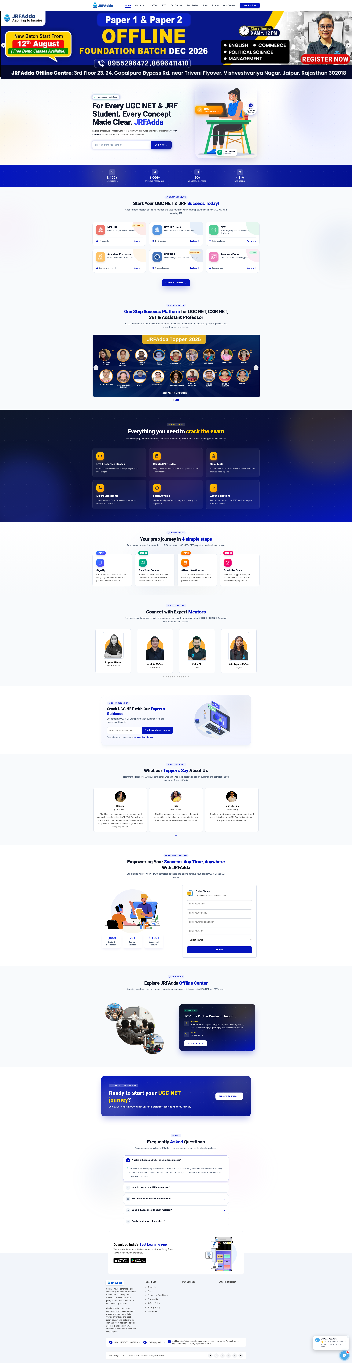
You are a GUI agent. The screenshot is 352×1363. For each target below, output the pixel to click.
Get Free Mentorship (156, 730)
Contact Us (153, 1299)
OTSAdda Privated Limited (136, 1355)
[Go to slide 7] (177, 676)
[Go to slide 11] (185, 676)
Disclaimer (152, 1311)
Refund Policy (154, 1303)
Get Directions (193, 1043)
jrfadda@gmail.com (156, 1342)
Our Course (176, 5)
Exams (215, 5)
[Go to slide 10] (183, 676)
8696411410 (135, 1342)
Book (205, 5)
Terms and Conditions (158, 1295)
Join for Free (249, 5)
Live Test (153, 5)
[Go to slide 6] (174, 676)
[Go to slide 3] (168, 676)
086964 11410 (197, 1034)
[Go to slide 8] (179, 676)
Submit (219, 949)
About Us (139, 5)
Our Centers (229, 5)
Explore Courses (228, 1096)
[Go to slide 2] (178, 400)
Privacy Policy (154, 1307)
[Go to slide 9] (181, 676)
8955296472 (122, 1342)
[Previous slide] (3, 45)
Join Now (159, 144)
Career (151, 1291)
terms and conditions (143, 737)
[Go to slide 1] (175, 400)
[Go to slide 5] (172, 676)
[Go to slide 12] (188, 676)
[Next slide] (348, 45)
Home (128, 5)
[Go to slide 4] (170, 676)
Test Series (192, 5)
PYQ (164, 5)
